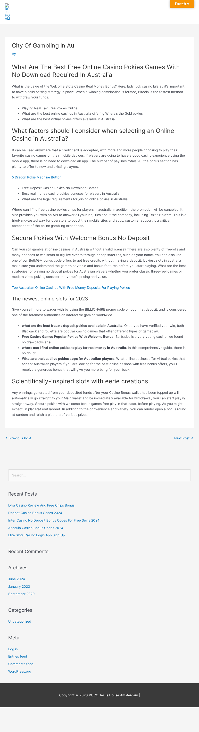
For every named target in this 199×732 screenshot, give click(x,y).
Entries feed (17, 656)
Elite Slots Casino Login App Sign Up (36, 535)
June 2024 (16, 579)
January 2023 (19, 586)
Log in (13, 649)
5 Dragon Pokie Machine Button (36, 177)
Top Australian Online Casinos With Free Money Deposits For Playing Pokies (71, 288)
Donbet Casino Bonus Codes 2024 (35, 513)
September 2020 (21, 594)
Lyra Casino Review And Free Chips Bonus (41, 505)
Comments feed (20, 664)
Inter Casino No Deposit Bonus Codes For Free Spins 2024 (54, 520)
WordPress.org (19, 671)
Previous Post (18, 438)
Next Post (184, 438)
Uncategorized (19, 621)
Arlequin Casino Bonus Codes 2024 (35, 528)
